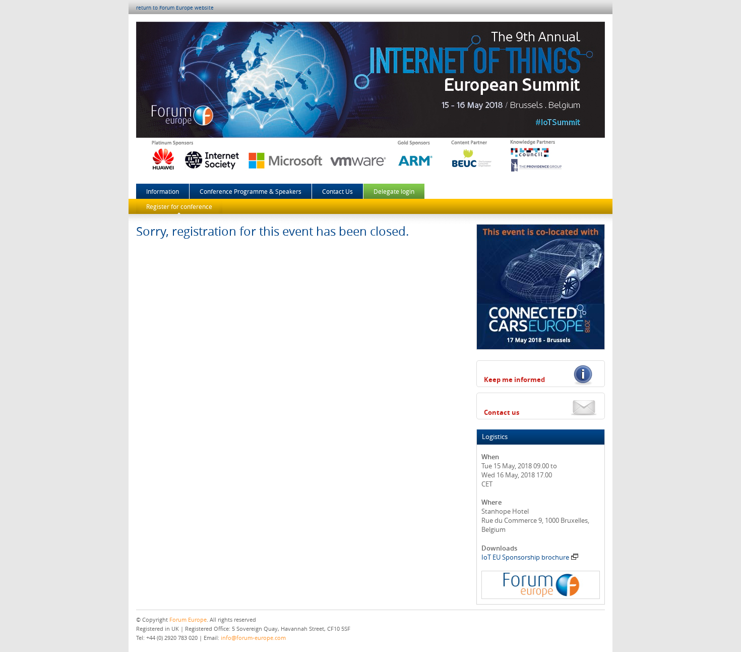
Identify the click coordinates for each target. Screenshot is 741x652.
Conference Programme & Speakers (250, 191)
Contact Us (337, 191)
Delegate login (394, 191)
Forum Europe (188, 619)
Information (162, 191)
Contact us (501, 412)
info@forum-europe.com (253, 637)
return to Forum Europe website (175, 8)
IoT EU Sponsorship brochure (525, 557)
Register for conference (179, 206)
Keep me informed (514, 379)
